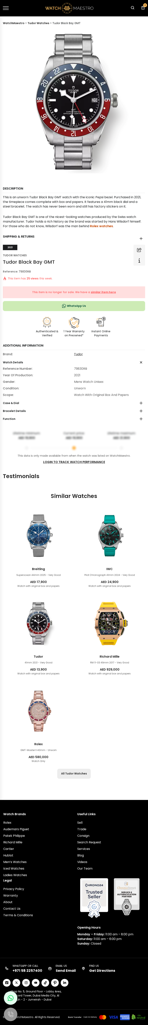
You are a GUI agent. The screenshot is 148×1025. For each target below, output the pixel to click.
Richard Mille (12, 842)
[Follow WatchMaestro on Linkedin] (64, 983)
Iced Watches (13, 868)
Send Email (66, 970)
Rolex (7, 822)
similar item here (103, 292)
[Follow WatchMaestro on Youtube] (36, 983)
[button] (132, 9)
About (8, 902)
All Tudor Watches (74, 773)
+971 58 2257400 (27, 970)
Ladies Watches (15, 875)
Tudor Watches (15, 255)
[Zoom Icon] (74, 102)
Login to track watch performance (74, 462)
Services (83, 849)
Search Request (89, 842)
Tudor (78, 354)
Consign (83, 835)
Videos (82, 862)
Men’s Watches (15, 862)
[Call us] (10, 1014)
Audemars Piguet (16, 829)
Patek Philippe (14, 835)
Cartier (8, 849)
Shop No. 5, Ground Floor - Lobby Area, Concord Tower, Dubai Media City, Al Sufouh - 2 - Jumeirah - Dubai (36, 995)
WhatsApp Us (76, 306)
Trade (81, 829)
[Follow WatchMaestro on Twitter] (16, 983)
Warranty (10, 895)
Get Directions (102, 970)
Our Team (84, 868)
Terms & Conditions (18, 915)
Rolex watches (101, 226)
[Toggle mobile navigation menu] (6, 8)
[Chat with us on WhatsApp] (10, 998)
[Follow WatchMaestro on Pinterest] (55, 983)
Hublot (8, 855)
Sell (79, 822)
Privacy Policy (13, 889)
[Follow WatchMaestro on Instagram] (26, 983)
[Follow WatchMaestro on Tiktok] (45, 983)
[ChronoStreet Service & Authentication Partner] (127, 896)
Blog (80, 855)
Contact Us (11, 908)
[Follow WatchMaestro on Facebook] (7, 983)
